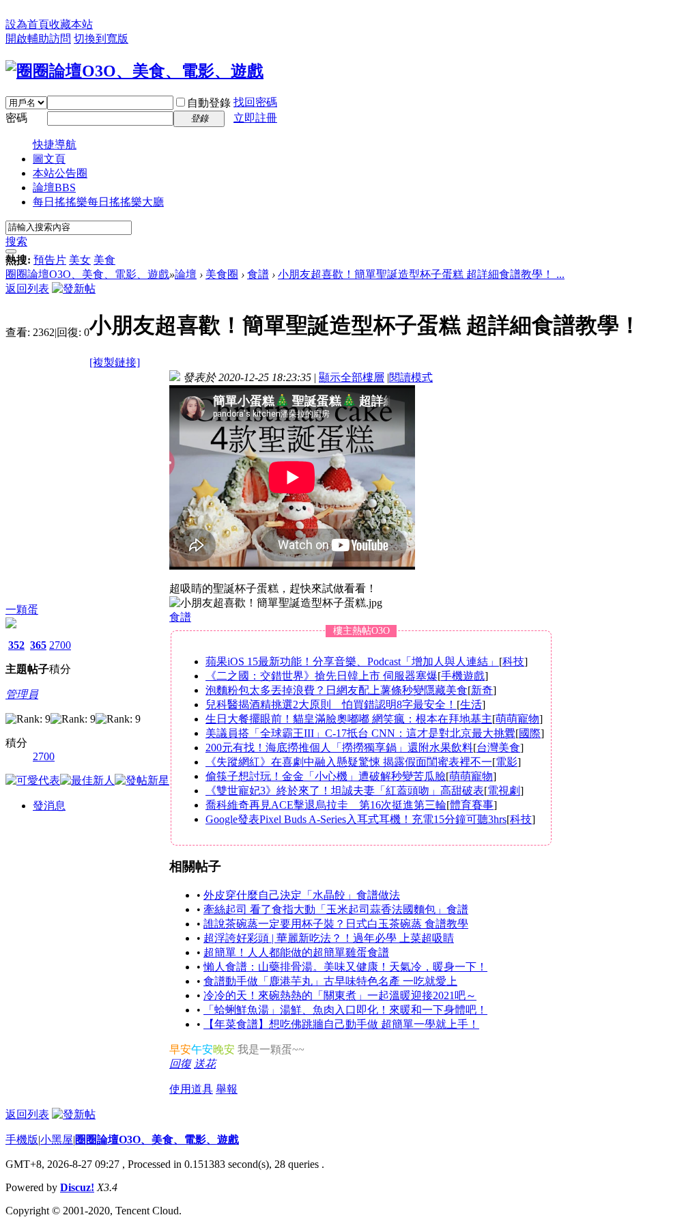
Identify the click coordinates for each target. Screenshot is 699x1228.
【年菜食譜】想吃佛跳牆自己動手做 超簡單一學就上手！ (341, 1024)
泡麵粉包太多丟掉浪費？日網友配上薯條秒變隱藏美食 (336, 690)
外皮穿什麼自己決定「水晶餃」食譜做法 (301, 895)
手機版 (21, 1139)
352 (16, 645)
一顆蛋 (21, 609)
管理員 (21, 694)
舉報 (227, 1089)
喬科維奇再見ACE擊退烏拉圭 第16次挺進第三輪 (325, 805)
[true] (10, 251)
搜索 (16, 241)
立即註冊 (255, 118)
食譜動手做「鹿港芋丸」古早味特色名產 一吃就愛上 (330, 981)
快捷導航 (54, 144)
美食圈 (221, 274)
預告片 (49, 260)
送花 (205, 1064)
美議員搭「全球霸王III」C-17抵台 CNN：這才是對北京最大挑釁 (360, 733)
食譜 (258, 274)
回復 (180, 1064)
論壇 (54, 187)
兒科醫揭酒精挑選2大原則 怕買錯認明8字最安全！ (331, 704)
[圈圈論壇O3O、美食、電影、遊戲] (134, 71)
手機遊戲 (463, 676)
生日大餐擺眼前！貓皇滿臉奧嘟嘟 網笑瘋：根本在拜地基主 (348, 719)
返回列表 (27, 288)
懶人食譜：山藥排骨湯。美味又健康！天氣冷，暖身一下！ (345, 967)
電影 (506, 762)
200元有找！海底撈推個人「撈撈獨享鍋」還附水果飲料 (339, 747)
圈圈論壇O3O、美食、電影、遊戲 (87, 274)
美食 (104, 260)
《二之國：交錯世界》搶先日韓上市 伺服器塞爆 (321, 676)
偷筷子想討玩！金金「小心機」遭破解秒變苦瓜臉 (325, 776)
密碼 (16, 118)
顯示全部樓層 (351, 377)
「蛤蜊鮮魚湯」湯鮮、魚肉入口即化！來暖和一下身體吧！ (345, 1010)
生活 (471, 704)
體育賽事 (472, 805)
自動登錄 (209, 103)
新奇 (482, 690)
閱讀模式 (411, 377)
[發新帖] (74, 288)
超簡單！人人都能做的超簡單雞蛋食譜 (296, 952)
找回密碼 (255, 102)
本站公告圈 (60, 173)
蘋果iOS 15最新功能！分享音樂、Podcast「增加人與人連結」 (352, 661)
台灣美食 (498, 747)
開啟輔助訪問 (38, 38)
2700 (60, 645)
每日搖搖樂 (98, 202)
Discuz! (77, 1187)
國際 (530, 733)
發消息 (49, 805)
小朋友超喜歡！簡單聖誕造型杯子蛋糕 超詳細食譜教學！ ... (421, 274)
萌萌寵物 (517, 719)
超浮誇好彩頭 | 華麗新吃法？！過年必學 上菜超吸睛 (328, 938)
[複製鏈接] (114, 362)
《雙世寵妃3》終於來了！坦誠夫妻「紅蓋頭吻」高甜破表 (344, 790)
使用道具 (191, 1089)
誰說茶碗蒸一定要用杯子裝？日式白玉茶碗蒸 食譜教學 (335, 924)
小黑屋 (56, 1139)
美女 (80, 260)
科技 (513, 661)
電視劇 (503, 790)
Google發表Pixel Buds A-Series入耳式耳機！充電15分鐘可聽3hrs (356, 819)
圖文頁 (49, 159)
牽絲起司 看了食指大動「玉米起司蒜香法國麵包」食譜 (335, 909)
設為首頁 (27, 24)
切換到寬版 (101, 38)
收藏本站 (71, 24)
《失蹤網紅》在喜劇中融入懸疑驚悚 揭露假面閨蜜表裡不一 (348, 762)
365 (38, 645)
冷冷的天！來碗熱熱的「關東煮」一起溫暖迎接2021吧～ (339, 995)
